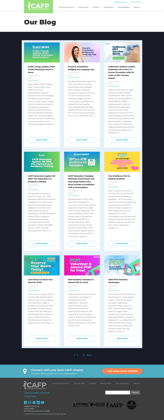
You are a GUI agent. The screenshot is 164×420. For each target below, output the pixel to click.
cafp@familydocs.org (121, 2)
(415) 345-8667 (136, 2)
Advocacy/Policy (66, 7)
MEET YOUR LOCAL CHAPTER (122, 371)
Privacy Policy (30, 396)
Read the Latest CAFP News (36, 393)
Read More (41, 140)
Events (96, 7)
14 (84, 355)
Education (83, 7)
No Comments (33, 80)
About (136, 7)
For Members (124, 7)
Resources (108, 7)
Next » (89, 355)
